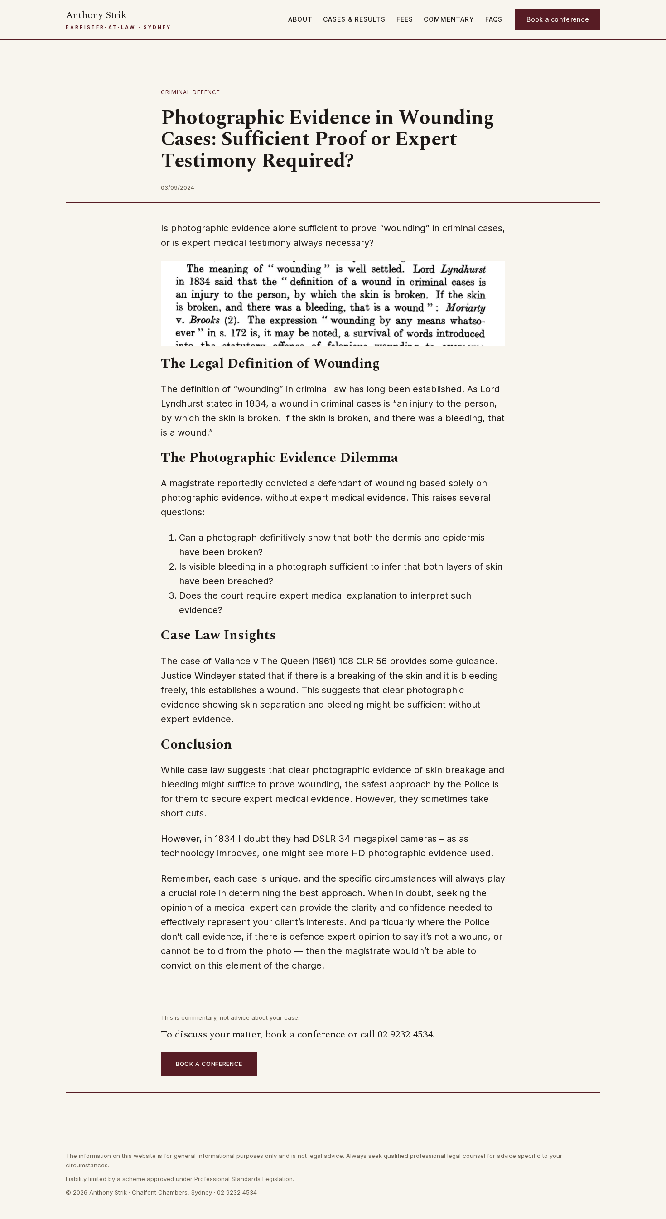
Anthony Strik (96, 15)
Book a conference (557, 19)
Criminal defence (190, 92)
